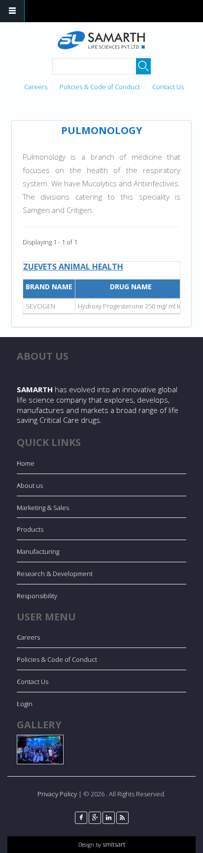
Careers (35, 86)
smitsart (113, 844)
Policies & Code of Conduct (100, 86)
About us (30, 485)
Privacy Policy (57, 793)
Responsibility (37, 595)
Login (25, 703)
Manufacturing (38, 551)
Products (30, 529)
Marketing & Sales (43, 507)
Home (25, 463)
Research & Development (55, 573)
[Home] (100, 40)
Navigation (12, 11)
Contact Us (168, 86)
